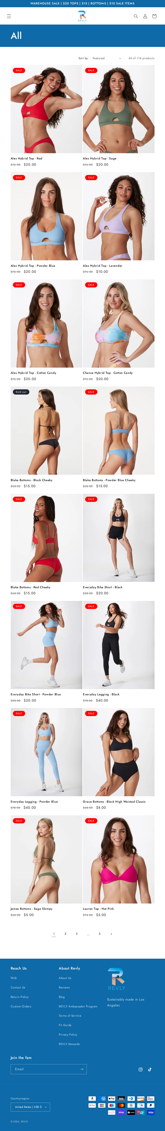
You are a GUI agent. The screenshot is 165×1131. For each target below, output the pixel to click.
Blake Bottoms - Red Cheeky (31, 587)
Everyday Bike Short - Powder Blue (36, 694)
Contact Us (18, 987)
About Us (65, 978)
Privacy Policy (68, 1034)
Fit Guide (65, 1025)
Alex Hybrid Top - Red (27, 158)
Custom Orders (21, 1006)
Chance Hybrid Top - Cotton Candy (108, 373)
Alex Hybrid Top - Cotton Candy (33, 373)
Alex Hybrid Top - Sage (100, 158)
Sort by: (83, 58)
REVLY (24, 1121)
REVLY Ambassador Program (78, 1006)
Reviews (64, 987)
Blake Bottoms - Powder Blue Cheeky (109, 480)
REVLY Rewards (69, 1044)
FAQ (14, 978)
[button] (8, 16)
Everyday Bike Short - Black (103, 587)
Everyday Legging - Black (101, 694)
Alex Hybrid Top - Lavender (103, 266)
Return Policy (20, 997)
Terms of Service (70, 1015)
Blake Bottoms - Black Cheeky (32, 480)
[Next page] (111, 934)
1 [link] (54, 933)
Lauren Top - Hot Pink (98, 909)
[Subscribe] (81, 1069)
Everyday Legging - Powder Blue (34, 802)
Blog (62, 997)
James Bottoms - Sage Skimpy (32, 909)
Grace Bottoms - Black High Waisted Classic (114, 802)
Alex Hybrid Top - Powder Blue (33, 266)
